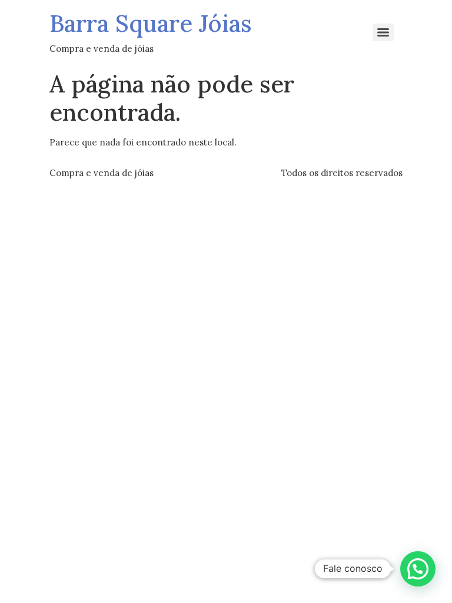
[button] (418, 569)
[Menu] (383, 32)
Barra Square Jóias (150, 23)
